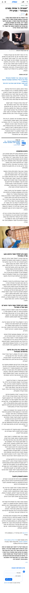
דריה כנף (25, 533)
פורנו (26, 562)
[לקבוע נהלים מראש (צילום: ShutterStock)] (14, 238)
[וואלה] (14, 2)
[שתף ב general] (2, 2)
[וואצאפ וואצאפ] (5, 2)
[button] (23, 2)
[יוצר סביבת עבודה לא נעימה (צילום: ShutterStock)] (14, 41)
